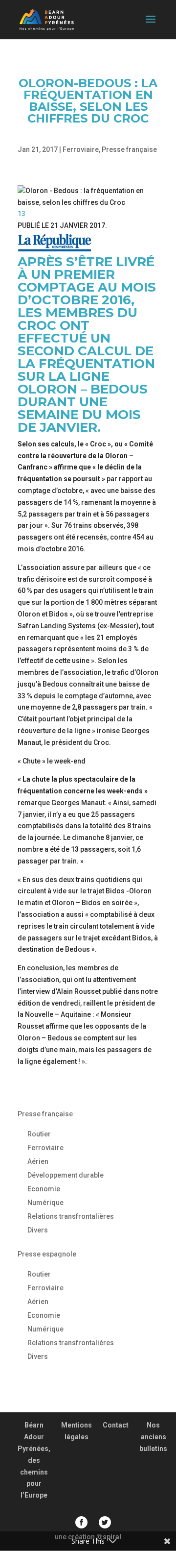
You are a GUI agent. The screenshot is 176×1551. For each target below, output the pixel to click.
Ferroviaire (81, 149)
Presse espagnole (47, 1254)
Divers (37, 1230)
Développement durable (65, 1175)
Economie (43, 1189)
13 (21, 214)
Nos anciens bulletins (153, 1437)
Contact (116, 1425)
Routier (39, 1134)
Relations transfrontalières (70, 1216)
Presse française (129, 149)
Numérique (45, 1202)
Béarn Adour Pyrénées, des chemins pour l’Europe (34, 1460)
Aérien (37, 1161)
